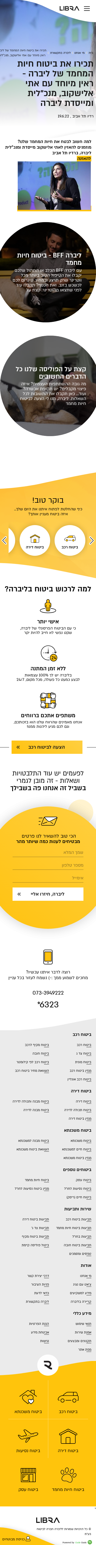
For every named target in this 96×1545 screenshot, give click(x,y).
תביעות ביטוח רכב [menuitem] (78, 1219)
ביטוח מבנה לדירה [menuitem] (36, 1110)
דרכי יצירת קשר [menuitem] (38, 1276)
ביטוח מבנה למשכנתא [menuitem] (33, 1141)
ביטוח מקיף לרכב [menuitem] (37, 1045)
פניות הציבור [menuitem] (40, 1284)
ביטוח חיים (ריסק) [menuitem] (78, 1197)
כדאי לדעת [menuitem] (41, 1293)
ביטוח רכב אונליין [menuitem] (79, 1079)
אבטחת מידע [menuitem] (40, 1332)
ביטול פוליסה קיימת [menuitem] (35, 1245)
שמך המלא (73, 852)
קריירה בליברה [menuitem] (81, 1302)
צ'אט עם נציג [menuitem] (82, 1284)
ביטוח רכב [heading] (82, 1034)
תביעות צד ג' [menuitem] (40, 1228)
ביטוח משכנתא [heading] (77, 1130)
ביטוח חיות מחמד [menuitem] (68, 1489)
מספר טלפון (72, 865)
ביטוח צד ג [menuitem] (83, 1053)
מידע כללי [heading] (82, 1313)
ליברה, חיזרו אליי (47, 894)
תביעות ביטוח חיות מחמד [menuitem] (73, 1228)
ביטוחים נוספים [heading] (77, 1169)
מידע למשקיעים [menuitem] (80, 1293)
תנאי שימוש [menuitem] (83, 1324)
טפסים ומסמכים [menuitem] (80, 1254)
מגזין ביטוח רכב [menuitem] (80, 1071)
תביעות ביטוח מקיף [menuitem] (35, 1236)
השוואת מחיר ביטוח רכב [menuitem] (32, 1071)
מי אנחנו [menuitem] (85, 1276)
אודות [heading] (86, 1265)
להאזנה (84, 158)
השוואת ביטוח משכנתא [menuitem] (32, 1149)
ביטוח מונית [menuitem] (83, 1062)
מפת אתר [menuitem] (84, 1349)
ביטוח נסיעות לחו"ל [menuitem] (77, 1189)
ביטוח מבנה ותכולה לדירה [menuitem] (31, 1101)
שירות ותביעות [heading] (77, 1209)
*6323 (48, 1005)
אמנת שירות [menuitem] (83, 1332)
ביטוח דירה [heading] (81, 1091)
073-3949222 (48, 993)
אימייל (77, 878)
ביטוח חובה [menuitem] (40, 1053)
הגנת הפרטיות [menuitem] (39, 1324)
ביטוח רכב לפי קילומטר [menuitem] (32, 1062)
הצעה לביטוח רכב (46, 747)
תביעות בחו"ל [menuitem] (81, 1236)
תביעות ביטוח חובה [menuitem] (77, 1245)
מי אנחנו (79, 53)
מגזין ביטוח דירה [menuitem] (80, 1118)
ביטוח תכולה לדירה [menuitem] (77, 1110)
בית (91, 53)
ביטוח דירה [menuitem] (68, 1450)
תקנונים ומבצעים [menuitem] (79, 1341)
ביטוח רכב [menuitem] (68, 1411)
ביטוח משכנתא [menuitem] (28, 1411)
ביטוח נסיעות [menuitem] (28, 1450)
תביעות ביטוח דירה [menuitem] (35, 1219)
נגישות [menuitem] (44, 1341)
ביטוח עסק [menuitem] (28, 1489)
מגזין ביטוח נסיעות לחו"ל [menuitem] (32, 1189)
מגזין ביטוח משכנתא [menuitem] (77, 1158)
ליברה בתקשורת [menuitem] (37, 1302)
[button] (91, 540)
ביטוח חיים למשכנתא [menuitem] (76, 1149)
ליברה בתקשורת (60, 53)
